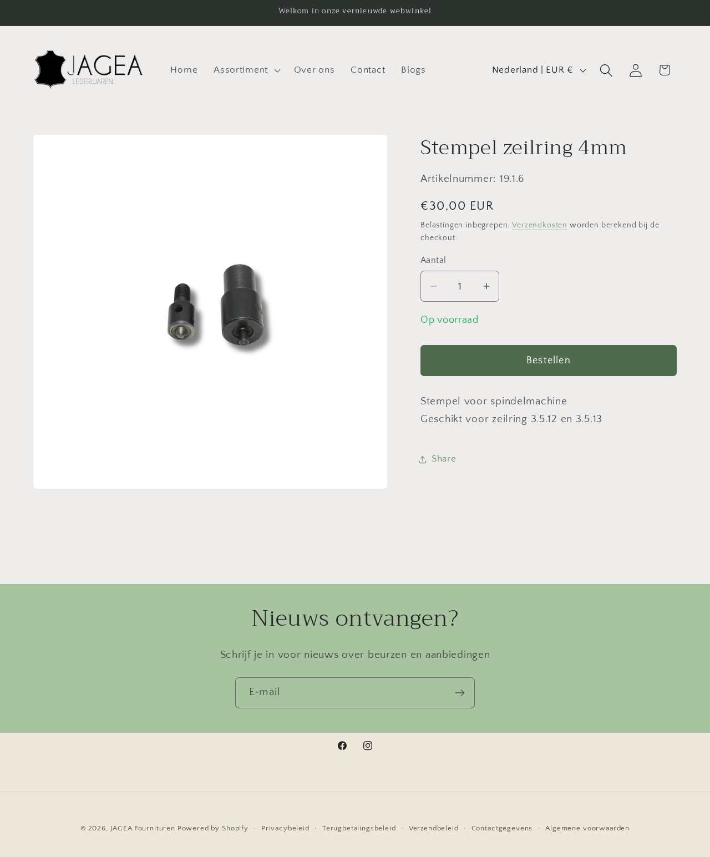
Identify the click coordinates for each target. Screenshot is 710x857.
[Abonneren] (459, 692)
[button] (246, 70)
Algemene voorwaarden (587, 828)
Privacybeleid (285, 828)
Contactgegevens (502, 828)
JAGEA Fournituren (142, 828)
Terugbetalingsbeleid (359, 828)
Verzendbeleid (434, 828)
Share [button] (444, 459)
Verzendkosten (539, 225)
